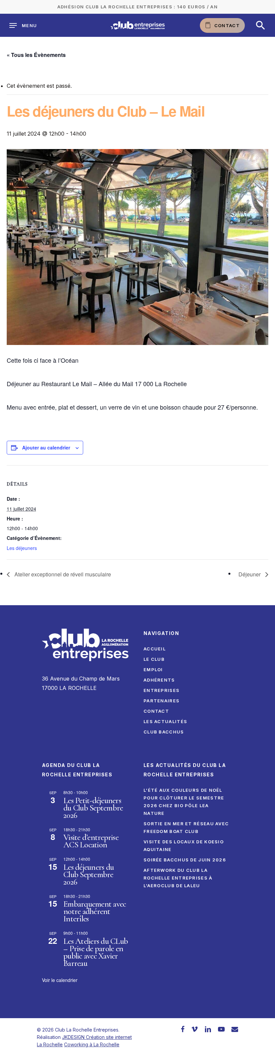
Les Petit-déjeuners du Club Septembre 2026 (93, 807)
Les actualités (165, 721)
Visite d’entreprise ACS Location (90, 841)
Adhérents (159, 680)
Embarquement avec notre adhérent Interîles (94, 911)
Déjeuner (250, 574)
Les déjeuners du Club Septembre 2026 (88, 874)
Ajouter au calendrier (46, 447)
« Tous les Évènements (36, 55)
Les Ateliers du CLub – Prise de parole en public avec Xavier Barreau (95, 952)
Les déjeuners (22, 548)
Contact (156, 711)
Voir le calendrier (59, 980)
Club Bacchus (164, 731)
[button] (261, 25)
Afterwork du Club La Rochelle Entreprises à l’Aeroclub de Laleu (178, 877)
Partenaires (161, 700)
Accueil (155, 648)
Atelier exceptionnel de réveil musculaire (62, 574)
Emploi (153, 669)
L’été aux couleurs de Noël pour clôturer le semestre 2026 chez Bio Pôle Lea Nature (184, 801)
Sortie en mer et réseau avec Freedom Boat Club (186, 827)
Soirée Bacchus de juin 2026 (185, 859)
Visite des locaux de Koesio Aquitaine (184, 845)
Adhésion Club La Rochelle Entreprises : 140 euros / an (137, 6)
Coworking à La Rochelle (91, 1044)
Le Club (154, 659)
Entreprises (161, 690)
